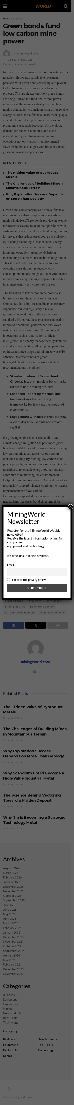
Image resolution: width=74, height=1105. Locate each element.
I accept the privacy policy (28, 579)
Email (10, 565)
